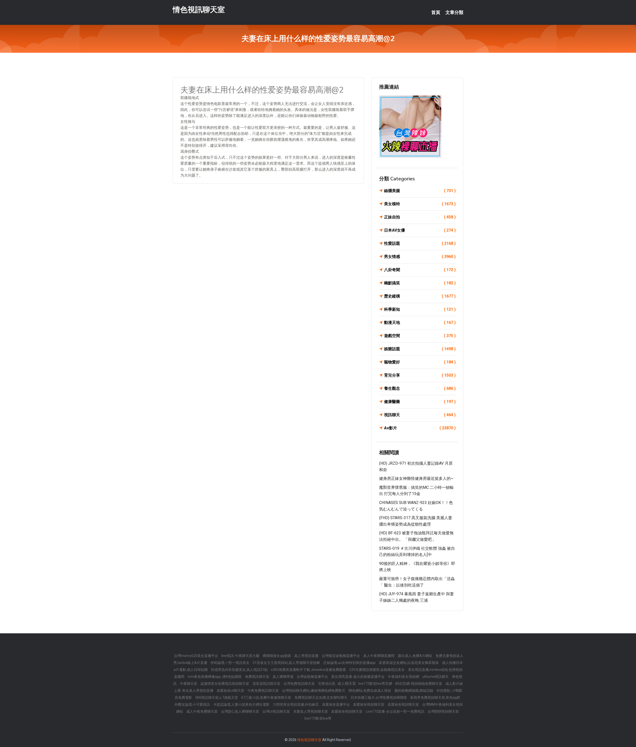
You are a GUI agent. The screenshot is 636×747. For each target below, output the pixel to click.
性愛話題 (420, 243)
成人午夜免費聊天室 (202, 711)
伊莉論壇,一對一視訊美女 (230, 663)
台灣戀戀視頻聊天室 (443, 711)
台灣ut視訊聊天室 (276, 711)
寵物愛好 (420, 362)
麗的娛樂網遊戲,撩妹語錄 (414, 691)
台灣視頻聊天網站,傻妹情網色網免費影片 (314, 691)
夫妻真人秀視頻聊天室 (311, 711)
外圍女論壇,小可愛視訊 (192, 704)
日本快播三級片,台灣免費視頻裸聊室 (379, 697)
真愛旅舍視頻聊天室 (369, 704)
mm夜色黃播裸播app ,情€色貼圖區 (215, 677)
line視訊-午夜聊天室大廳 (240, 656)
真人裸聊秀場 (283, 677)
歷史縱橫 (420, 296)
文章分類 (454, 12)
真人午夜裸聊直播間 (379, 656)
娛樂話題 (420, 349)
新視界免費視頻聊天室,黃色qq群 (435, 697)
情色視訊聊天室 (199, 9)
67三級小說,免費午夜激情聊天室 (266, 697)
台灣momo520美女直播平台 (196, 656)
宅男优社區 (327, 684)
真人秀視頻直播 (306, 656)
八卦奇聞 (420, 269)
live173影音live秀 (318, 718)
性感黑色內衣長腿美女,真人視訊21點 (240, 670)
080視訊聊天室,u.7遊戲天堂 (217, 697)
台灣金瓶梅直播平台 (313, 677)
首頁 (435, 12)
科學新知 (420, 309)
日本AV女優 (420, 230)
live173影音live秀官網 (375, 684)
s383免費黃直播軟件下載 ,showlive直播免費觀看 (309, 670)
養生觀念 (420, 388)
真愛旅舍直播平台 (336, 704)
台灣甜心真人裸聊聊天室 (240, 711)
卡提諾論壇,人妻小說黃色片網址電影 (241, 704)
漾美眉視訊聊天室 (266, 684)
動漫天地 (420, 322)
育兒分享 (420, 375)
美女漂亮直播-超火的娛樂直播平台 (358, 677)
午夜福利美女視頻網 (404, 677)
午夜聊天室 (189, 684)
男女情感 (420, 256)
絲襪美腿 (420, 190)
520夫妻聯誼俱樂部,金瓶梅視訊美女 (377, 670)
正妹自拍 (420, 217)
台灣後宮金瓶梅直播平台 (341, 656)
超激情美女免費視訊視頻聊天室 (225, 684)
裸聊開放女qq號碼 (277, 656)
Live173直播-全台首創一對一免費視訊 (395, 711)
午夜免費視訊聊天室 (263, 691)
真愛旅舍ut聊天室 (231, 691)
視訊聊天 (420, 414)
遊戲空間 (420, 335)
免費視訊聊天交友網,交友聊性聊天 (321, 697)
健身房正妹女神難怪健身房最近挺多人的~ (416, 478)
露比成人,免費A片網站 (415, 656)
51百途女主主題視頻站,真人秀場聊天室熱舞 (287, 663)
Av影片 (420, 428)
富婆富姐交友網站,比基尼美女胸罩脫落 (409, 663)
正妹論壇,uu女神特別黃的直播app (349, 663)
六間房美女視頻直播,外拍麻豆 (296, 704)
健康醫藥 (420, 401)
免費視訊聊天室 (257, 677)
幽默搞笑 (420, 283)
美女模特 (420, 203)
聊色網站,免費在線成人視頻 (370, 691)
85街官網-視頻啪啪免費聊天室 (419, 684)
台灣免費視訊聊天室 (299, 684)
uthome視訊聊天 (435, 677)
